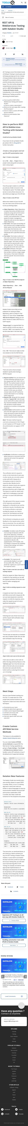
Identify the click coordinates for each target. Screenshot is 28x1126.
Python (14, 1078)
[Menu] (25, 2)
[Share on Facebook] (5, 54)
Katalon (10, 10)
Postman (14, 1053)
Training (14, 1034)
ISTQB (14, 1057)
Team (14, 1039)
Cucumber (14, 1055)
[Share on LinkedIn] (22, 54)
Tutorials (14, 1031)
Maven (14, 1095)
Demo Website (14, 1036)
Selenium (14, 1048)
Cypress (14, 1073)
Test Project (14, 1069)
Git (14, 1062)
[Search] (21, 2)
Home (2, 10)
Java (14, 1097)
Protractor (14, 1076)
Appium (14, 1090)
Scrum (14, 1060)
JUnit (14, 1092)
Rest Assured (14, 1050)
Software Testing (14, 1087)
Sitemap (14, 1041)
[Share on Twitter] (14, 54)
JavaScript (14, 1081)
